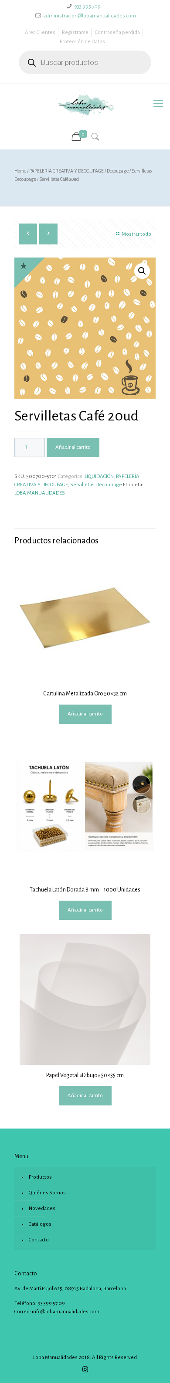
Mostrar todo (136, 234)
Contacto (39, 1240)
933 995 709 (87, 7)
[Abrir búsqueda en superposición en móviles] (85, 62)
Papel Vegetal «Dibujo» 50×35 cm (85, 1075)
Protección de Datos (82, 41)
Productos (40, 1177)
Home (20, 170)
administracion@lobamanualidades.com (89, 16)
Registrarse (75, 32)
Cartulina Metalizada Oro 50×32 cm (85, 694)
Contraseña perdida (117, 32)
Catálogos (40, 1224)
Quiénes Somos (47, 1193)
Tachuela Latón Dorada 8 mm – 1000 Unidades (85, 890)
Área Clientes (40, 32)
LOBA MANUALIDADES (39, 493)
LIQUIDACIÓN (99, 476)
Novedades (42, 1208)
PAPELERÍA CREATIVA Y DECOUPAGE (66, 170)
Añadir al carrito (73, 447)
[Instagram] (85, 1369)
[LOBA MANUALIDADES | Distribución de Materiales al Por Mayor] (85, 103)
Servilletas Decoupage (96, 485)
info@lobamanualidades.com (65, 1312)
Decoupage (118, 170)
